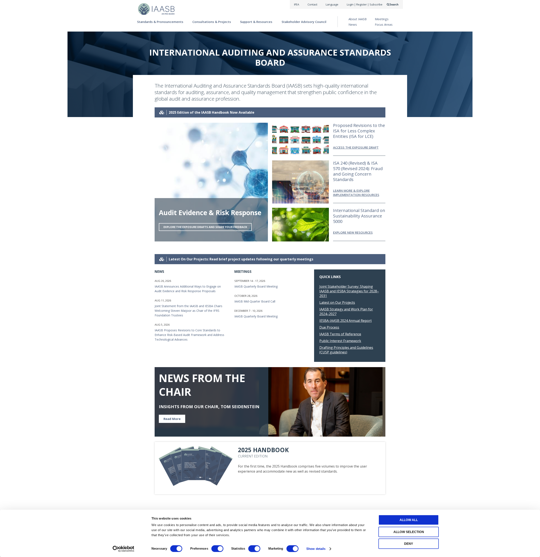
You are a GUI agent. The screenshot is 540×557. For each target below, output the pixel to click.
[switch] (217, 548)
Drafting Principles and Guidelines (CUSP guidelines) (346, 349)
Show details (315, 548)
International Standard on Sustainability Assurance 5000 (359, 216)
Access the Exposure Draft (356, 147)
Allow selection (408, 532)
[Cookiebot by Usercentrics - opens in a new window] (123, 549)
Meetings (382, 19)
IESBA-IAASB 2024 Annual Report (345, 320)
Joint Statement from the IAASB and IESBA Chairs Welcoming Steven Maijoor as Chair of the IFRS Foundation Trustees (188, 310)
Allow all (409, 520)
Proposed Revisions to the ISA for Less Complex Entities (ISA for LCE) (359, 131)
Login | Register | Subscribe (364, 4)
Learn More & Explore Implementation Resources (356, 192)
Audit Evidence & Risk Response (210, 212)
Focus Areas (384, 24)
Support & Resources (256, 22)
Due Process (329, 327)
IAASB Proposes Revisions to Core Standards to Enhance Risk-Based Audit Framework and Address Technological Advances (189, 334)
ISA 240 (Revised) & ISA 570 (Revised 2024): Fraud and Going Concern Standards (358, 171)
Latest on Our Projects (337, 302)
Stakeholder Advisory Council (304, 22)
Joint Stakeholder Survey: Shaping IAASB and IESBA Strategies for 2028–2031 (349, 291)
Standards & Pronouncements (160, 22)
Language (332, 4)
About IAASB (357, 19)
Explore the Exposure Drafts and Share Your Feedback (205, 227)
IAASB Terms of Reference (340, 334)
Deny (408, 543)
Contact (312, 4)
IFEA (296, 4)
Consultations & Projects (211, 22)
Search (393, 4)
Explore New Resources (353, 232)
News (352, 24)
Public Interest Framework (340, 340)
